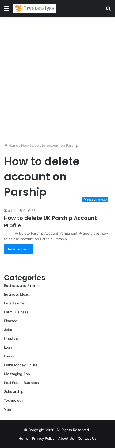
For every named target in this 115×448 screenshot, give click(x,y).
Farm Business (16, 312)
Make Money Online (20, 365)
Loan (8, 347)
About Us (66, 438)
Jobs (8, 329)
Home (12, 145)
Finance (10, 321)
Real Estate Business (21, 383)
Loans (9, 356)
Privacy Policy (43, 438)
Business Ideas (16, 294)
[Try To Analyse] (34, 8)
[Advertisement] (57, 79)
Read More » (18, 249)
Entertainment (16, 303)
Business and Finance (22, 285)
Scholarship (13, 391)
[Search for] (108, 10)
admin (12, 211)
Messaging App (17, 374)
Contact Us (87, 438)
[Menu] (6, 10)
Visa (7, 409)
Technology (13, 400)
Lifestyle (11, 338)
